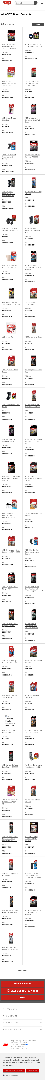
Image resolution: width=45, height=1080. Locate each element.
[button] (10, 1075)
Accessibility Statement (19, 1043)
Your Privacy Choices (18, 1044)
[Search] (36, 3)
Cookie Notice (8, 1065)
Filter (38, 24)
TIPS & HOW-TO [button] (10, 1016)
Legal (13, 1041)
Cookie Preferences (17, 1046)
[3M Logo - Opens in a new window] (7, 3)
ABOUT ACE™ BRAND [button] (12, 1030)
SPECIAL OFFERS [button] (10, 1023)
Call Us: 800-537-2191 (24, 990)
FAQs (22, 997)
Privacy (18, 1041)
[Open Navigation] (42, 3)
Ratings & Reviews (23, 984)
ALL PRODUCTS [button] (10, 1009)
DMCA (35, 1041)
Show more (22, 971)
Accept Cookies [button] (32, 1070)
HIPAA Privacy (27, 1041)
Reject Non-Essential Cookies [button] (14, 1070)
